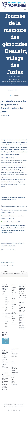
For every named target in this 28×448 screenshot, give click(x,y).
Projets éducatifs (4, 386)
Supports (4, 389)
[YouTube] (19, 410)
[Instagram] (11, 410)
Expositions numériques (22, 327)
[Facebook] (8, 410)
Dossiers (4, 359)
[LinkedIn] (14, 410)
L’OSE (12, 378)
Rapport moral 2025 (14, 289)
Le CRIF (13, 376)
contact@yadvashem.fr (7, 313)
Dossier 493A (10, 266)
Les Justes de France (4, 356)
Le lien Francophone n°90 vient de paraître (14, 315)
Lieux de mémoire (21, 314)
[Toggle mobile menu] (25, 9)
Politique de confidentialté (19, 406)
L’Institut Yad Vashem (22, 294)
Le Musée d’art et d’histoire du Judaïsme (14, 382)
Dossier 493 (10, 262)
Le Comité (22, 292)
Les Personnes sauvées (5, 362)
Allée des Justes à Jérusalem (21, 324)
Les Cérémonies (5, 366)
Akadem (13, 370)
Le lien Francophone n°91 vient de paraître (14, 301)
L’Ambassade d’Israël (14, 373)
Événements (22, 297)
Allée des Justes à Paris (21, 319)
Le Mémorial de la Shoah (14, 367)
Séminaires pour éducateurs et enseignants (5, 381)
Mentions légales (7, 406)
